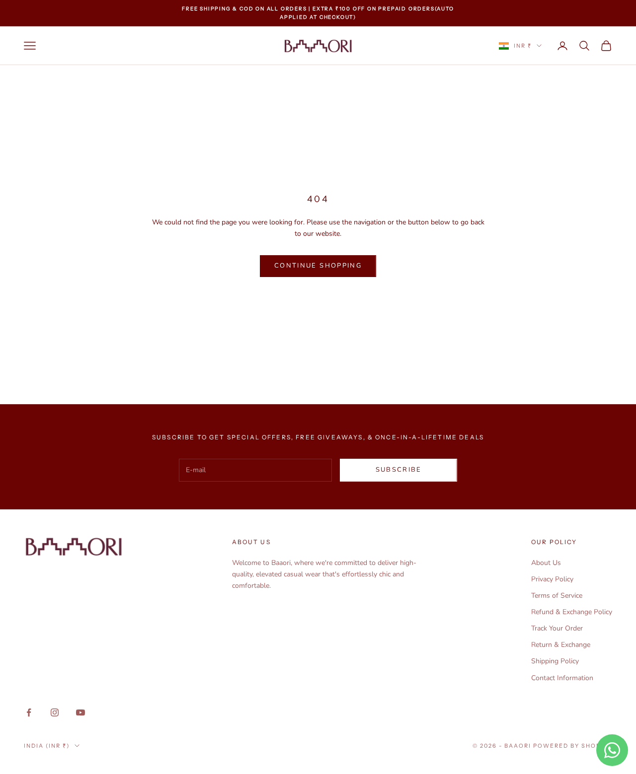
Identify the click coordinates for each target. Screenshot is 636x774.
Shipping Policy (555, 661)
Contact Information (562, 678)
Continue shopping (318, 265)
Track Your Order (557, 628)
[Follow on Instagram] (55, 712)
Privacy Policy (552, 579)
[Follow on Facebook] (29, 712)
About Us (546, 562)
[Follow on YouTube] (80, 712)
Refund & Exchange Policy (571, 612)
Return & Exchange (560, 644)
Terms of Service (556, 595)
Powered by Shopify (572, 745)
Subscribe (399, 469)
